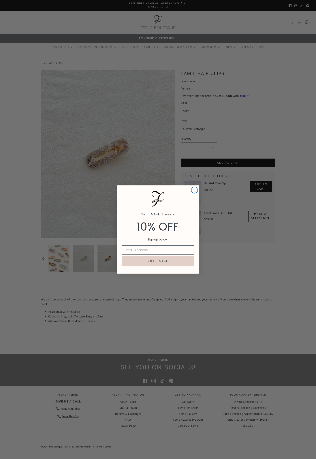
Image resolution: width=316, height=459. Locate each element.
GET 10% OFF (158, 261)
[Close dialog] (194, 190)
